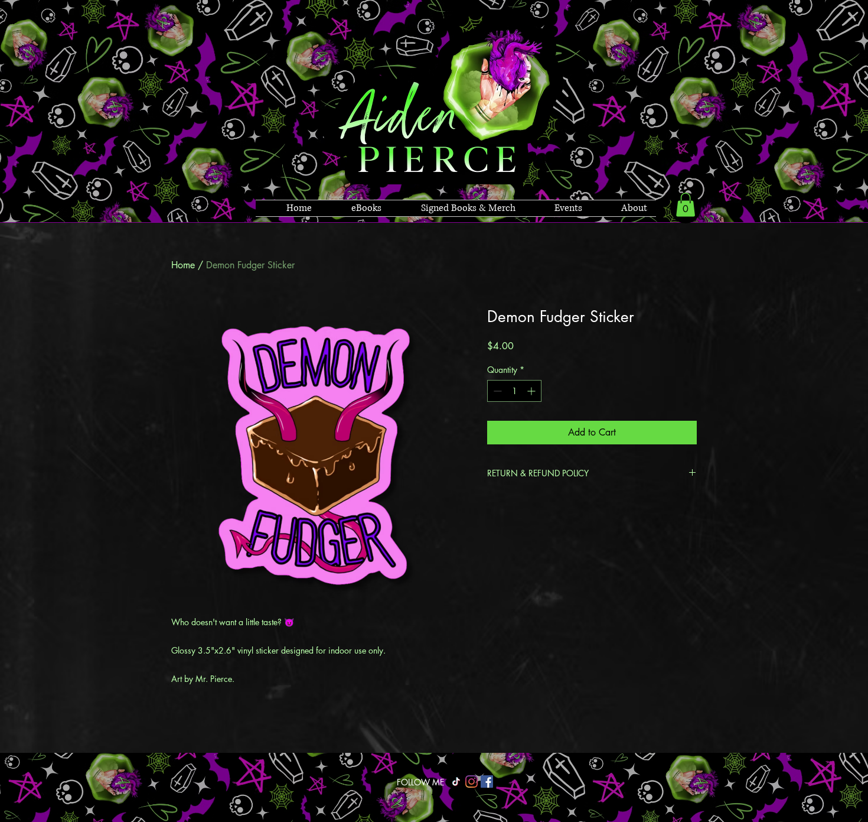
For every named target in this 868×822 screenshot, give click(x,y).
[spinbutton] (514, 391)
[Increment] (532, 391)
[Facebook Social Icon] (487, 781)
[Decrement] (496, 391)
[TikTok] (456, 781)
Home (183, 265)
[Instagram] (471, 781)
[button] (686, 205)
